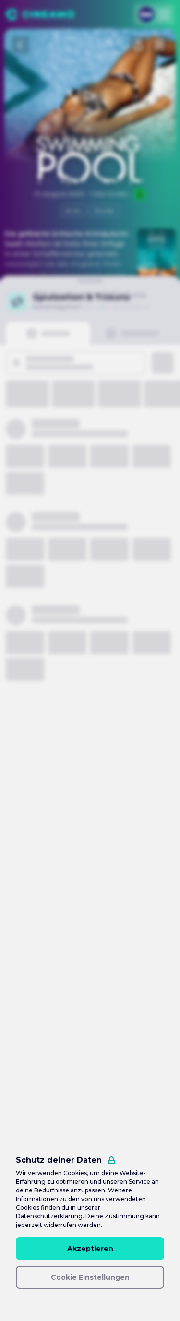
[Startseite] (40, 14)
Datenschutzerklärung (49, 1216)
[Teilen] (138, 45)
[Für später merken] (159, 45)
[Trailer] (90, 96)
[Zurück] (20, 45)
